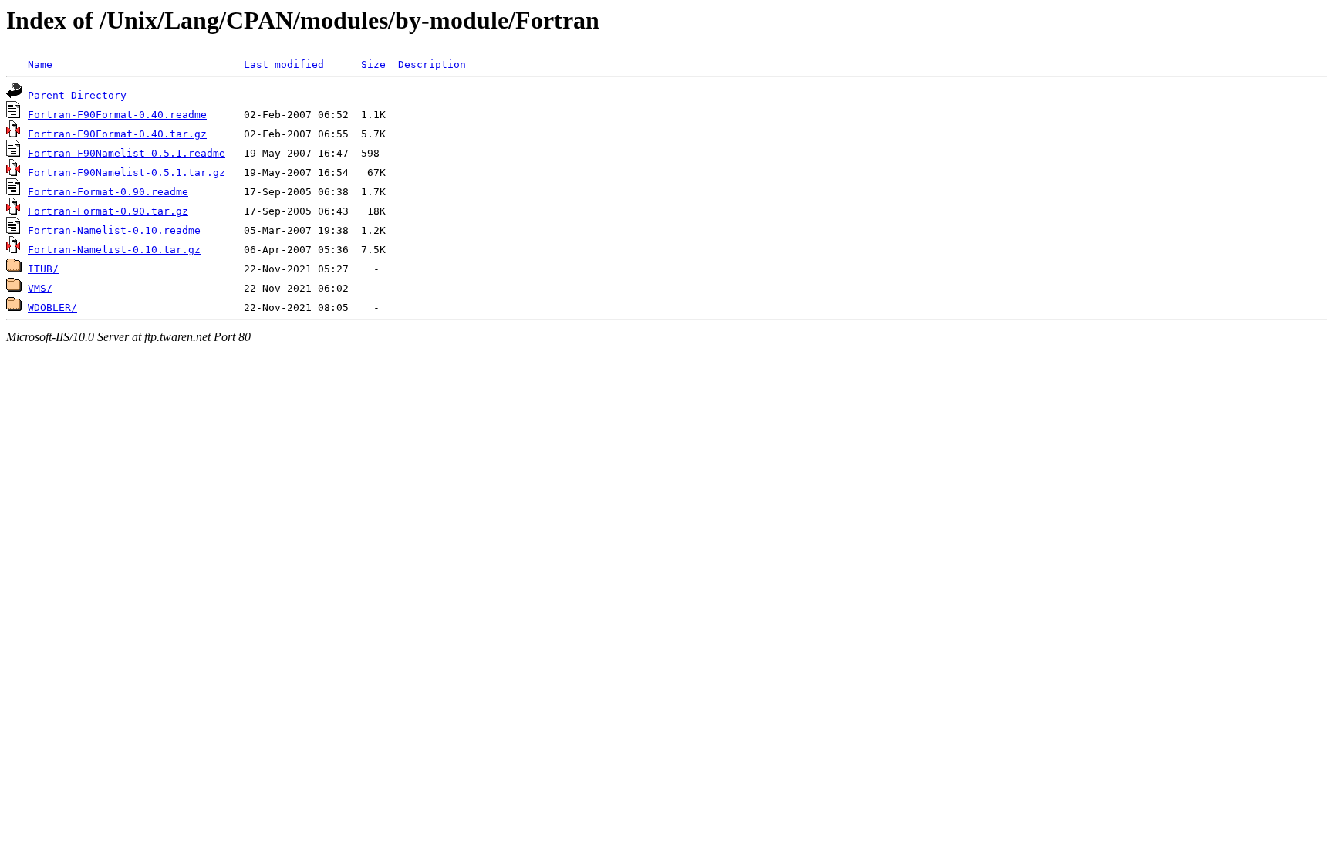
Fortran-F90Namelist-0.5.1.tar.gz (126, 172)
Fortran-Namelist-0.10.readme (114, 230)
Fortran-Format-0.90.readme (108, 192)
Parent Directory (77, 95)
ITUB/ (43, 269)
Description (432, 64)
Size (373, 64)
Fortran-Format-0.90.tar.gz (108, 211)
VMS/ (40, 288)
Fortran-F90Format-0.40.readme (117, 114)
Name (40, 64)
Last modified (284, 64)
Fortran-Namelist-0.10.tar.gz (114, 249)
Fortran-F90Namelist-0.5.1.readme (126, 153)
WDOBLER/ (52, 307)
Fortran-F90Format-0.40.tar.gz (117, 134)
